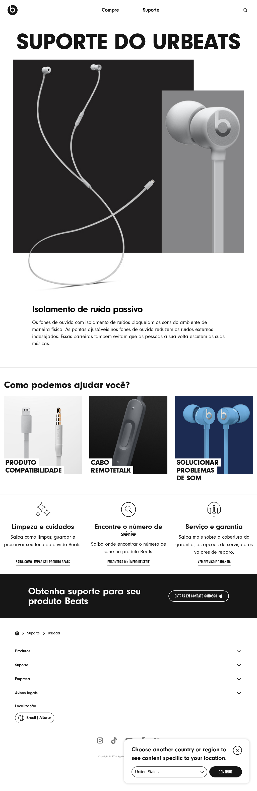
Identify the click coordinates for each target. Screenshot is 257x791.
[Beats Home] (17, 633)
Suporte (151, 10)
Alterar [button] (38, 719)
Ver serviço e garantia (214, 563)
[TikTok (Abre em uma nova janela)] (114, 741)
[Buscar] (245, 10)
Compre (110, 10)
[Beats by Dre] (13, 10)
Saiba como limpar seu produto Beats (43, 563)
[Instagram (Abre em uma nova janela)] (100, 741)
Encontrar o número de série (128, 563)
